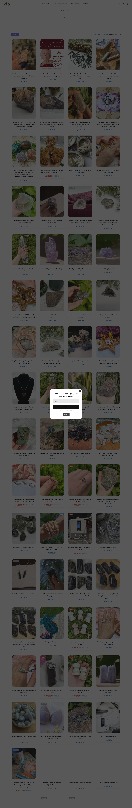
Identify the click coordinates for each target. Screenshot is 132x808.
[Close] (80, 391)
